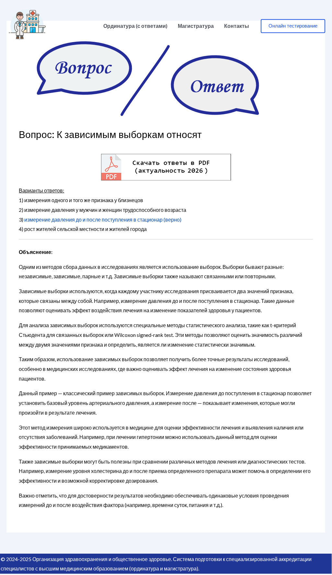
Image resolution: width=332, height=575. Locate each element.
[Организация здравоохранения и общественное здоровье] (27, 25)
